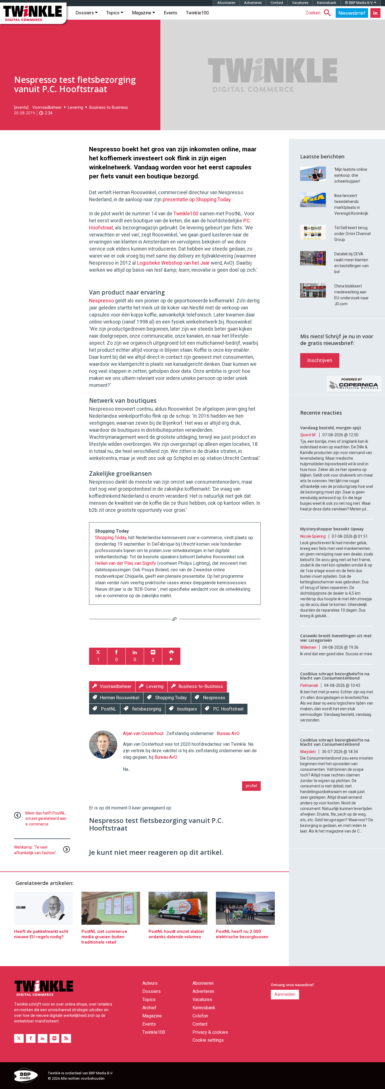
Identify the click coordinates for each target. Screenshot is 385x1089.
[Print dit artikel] (171, 656)
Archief (149, 1007)
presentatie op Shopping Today (196, 199)
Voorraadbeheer (47, 107)
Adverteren (253, 3)
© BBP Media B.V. (359, 3)
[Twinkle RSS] (66, 1038)
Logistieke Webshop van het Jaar (173, 263)
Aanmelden (285, 994)
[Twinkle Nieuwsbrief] (352, 13)
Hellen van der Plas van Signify (125, 563)
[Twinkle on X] (19, 1038)
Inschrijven (319, 360)
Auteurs (150, 983)
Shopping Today (110, 537)
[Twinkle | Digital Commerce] (33, 13)
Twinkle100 (197, 13)
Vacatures (300, 3)
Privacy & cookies (210, 1032)
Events (170, 13)
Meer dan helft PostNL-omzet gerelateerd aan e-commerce (46, 819)
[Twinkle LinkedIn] (375, 13)
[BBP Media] (29, 1076)
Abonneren (226, 3)
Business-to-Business (108, 107)
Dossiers (85, 13)
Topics (113, 13)
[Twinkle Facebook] (31, 1038)
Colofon (200, 1016)
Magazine (142, 13)
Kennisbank (326, 3)
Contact (277, 3)
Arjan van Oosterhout (143, 733)
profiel (251, 785)
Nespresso (101, 301)
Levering (75, 107)
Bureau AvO (228, 733)
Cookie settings (208, 1040)
